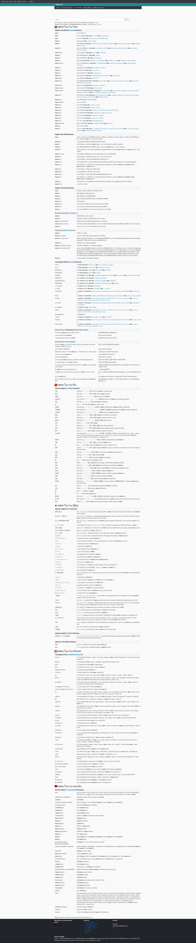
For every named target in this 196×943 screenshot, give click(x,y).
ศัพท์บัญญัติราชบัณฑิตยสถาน (70, 213)
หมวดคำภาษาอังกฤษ (66, 7)
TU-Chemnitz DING (71, 790)
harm (91, 917)
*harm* (95, 24)
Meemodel (5, 1)
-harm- (99, 24)
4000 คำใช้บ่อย (87, 7)
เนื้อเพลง (19, 1)
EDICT (68, 509)
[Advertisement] (98, 13)
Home (58, 7)
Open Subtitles (70, 341)
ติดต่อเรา (31, 1)
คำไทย (88, 931)
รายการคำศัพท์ (78, 7)
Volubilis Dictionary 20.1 (75, 654)
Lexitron (72, 30)
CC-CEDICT (69, 388)
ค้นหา (126, 19)
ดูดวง (10, 1)
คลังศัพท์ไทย (65, 230)
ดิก (27, 1)
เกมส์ (14, 1)
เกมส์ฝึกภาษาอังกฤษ (98, 7)
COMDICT (70, 633)
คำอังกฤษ (89, 929)
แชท (24, 1)
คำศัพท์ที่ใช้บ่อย (91, 926)
